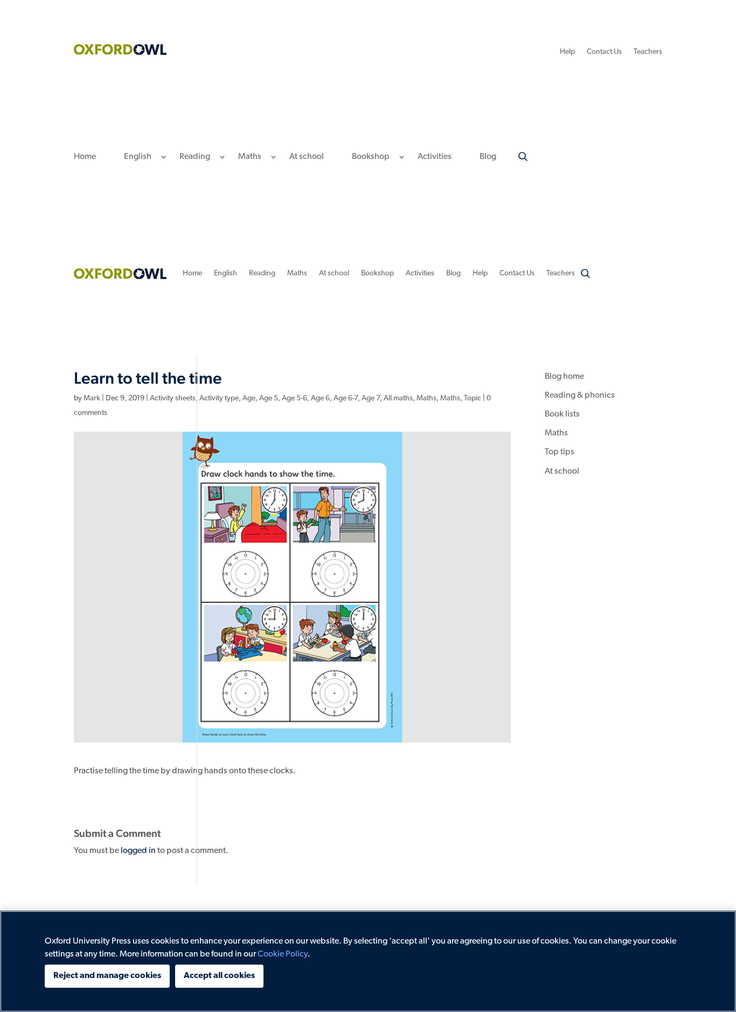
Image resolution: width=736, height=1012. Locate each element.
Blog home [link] (564, 376)
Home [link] (85, 157)
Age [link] (248, 398)
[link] (120, 52)
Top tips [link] (559, 452)
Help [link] (567, 52)
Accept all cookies (219, 976)
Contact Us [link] (604, 52)
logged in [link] (138, 851)
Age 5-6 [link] (294, 398)
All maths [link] (398, 398)
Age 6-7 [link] (346, 398)
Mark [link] (92, 398)
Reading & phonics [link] (580, 395)
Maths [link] (249, 157)
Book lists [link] (562, 414)
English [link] (137, 157)
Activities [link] (435, 157)
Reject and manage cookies (107, 976)
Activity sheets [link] (173, 398)
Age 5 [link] (268, 398)
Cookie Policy (283, 954)
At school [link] (306, 157)
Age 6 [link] (320, 398)
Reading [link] (194, 157)
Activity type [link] (219, 398)
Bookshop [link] (371, 157)
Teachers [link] (648, 52)
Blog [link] (488, 157)
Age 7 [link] (371, 398)
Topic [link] (472, 398)
